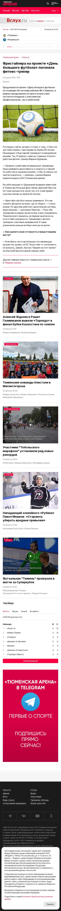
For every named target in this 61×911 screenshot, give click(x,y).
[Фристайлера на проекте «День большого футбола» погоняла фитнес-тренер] (30, 123)
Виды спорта (8, 800)
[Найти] (48, 3)
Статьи (33, 790)
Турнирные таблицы (39, 800)
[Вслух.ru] (30, 20)
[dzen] (51, 816)
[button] (3, 47)
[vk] (23, 816)
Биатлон (35, 10)
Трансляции (35, 796)
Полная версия (30, 661)
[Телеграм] (30, 716)
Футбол (25, 10)
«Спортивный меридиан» (14, 803)
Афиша (6, 793)
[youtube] (37, 816)
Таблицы (8, 603)
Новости (7, 790)
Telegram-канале (13, 263)
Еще (54, 10)
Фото (5, 796)
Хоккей (6, 10)
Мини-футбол (11, 344)
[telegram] (10, 816)
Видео (33, 793)
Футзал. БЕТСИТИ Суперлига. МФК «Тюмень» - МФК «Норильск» (30, 36)
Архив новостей (37, 803)
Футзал (15, 10)
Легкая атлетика (12, 409)
